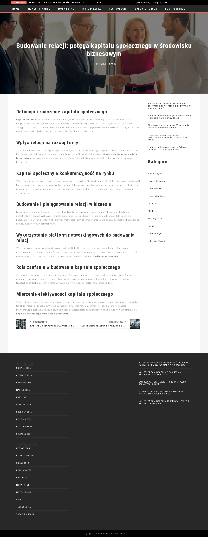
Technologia (13, 2)
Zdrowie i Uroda (146, 8)
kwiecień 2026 (23, 383)
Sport (151, 226)
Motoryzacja (91, 8)
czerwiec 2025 (24, 434)
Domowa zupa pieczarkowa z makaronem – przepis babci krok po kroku (168, 137)
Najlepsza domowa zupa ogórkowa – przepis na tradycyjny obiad (168, 148)
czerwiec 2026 (24, 375)
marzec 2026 (23, 390)
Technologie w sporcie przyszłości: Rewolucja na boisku (52, 2)
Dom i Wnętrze (175, 8)
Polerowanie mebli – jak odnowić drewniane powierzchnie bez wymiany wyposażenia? (169, 105)
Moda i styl (66, 8)
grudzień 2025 (24, 412)
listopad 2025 (24, 419)
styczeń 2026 (23, 405)
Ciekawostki (155, 188)
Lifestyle (153, 203)
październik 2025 (25, 427)
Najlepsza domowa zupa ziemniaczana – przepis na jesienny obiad (169, 116)
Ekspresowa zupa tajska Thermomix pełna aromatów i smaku (168, 126)
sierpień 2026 (23, 368)
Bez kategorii (155, 173)
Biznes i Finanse (39, 8)
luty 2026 (21, 397)
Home (16, 8)
